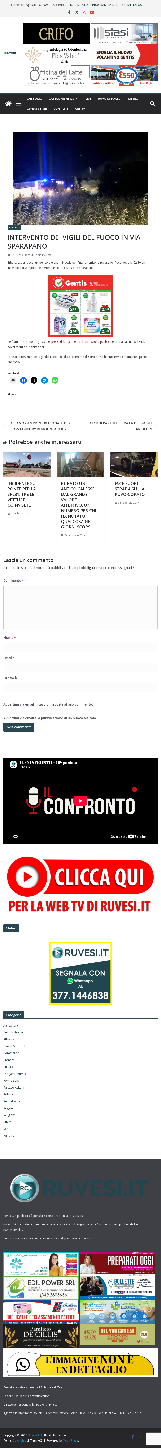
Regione (8, 1108)
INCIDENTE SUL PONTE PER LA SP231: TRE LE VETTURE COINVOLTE (23, 494)
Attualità (9, 1039)
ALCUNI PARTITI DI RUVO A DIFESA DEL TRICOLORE (121, 426)
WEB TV (79, 108)
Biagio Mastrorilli (14, 1046)
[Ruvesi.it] (8, 104)
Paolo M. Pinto (43, 255)
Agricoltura (10, 1025)
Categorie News (61, 98)
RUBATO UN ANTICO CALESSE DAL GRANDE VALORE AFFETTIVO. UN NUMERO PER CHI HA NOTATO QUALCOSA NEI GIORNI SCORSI (78, 505)
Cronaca (14, 227)
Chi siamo (34, 98)
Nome (9, 637)
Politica (8, 1094)
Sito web (10, 678)
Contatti (60, 108)
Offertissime (37, 108)
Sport (7, 1129)
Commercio (11, 1053)
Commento (13, 580)
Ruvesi (7, 1122)
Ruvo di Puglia (109, 98)
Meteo (133, 98)
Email (9, 658)
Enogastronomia (14, 1074)
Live (88, 98)
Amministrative (13, 1032)
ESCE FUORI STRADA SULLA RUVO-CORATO (130, 489)
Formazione (11, 1081)
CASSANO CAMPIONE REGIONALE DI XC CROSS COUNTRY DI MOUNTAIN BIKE (40, 426)
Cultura (8, 1067)
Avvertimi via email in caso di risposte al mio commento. (48, 704)
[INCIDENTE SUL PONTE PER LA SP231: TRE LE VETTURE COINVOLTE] (27, 454)
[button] (76, 99)
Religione (9, 1115)
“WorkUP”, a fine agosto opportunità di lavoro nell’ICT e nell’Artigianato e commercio (102, 7)
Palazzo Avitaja (13, 1087)
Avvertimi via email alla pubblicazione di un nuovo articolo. (50, 718)
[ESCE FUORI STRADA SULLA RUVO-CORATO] (134, 454)
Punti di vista (12, 1101)
